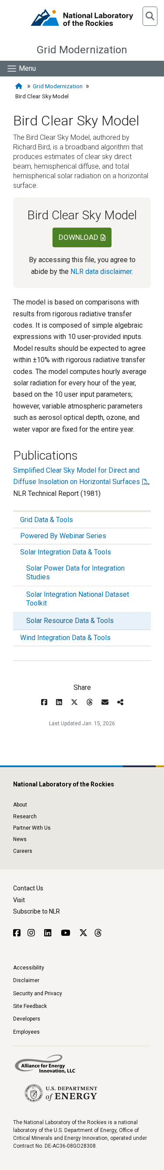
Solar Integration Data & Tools (65, 552)
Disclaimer (26, 980)
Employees (26, 1032)
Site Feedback (30, 1006)
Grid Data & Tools (46, 520)
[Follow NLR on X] (83, 933)
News (20, 839)
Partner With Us (32, 828)
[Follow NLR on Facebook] (17, 933)
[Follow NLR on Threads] (97, 933)
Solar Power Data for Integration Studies (75, 572)
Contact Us (28, 888)
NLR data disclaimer (101, 271)
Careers (22, 851)
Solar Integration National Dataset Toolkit (77, 598)
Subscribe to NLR (36, 911)
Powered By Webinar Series (63, 536)
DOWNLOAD (78, 237)
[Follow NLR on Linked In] (49, 933)
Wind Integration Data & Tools (65, 637)
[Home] (19, 86)
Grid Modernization (82, 50)
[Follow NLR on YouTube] (66, 933)
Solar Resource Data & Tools (70, 620)
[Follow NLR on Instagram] (32, 933)
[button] (150, 16)
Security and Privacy (37, 993)
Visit (19, 900)
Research (25, 816)
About (20, 805)
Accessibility (28, 968)
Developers (26, 1019)
